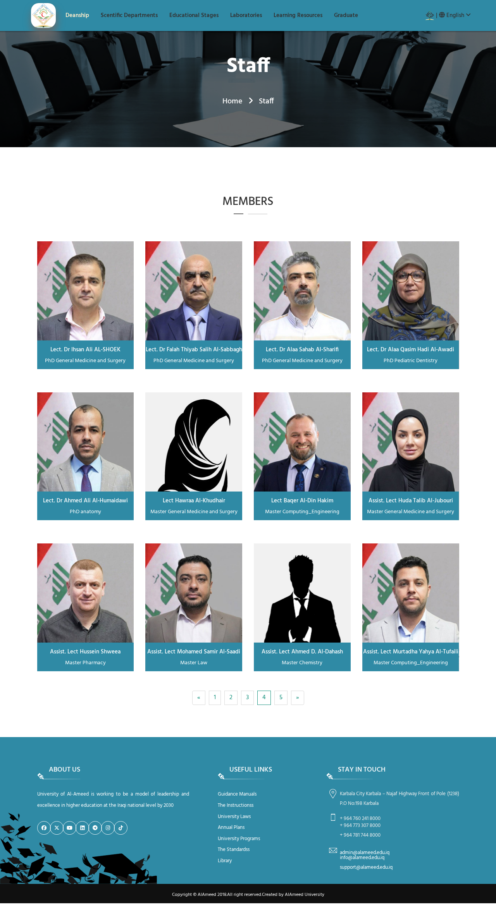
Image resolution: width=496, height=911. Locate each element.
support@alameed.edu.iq (366, 867)
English (455, 15)
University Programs (239, 839)
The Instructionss (235, 805)
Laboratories (246, 15)
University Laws (234, 817)
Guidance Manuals (237, 794)
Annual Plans (231, 827)
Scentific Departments (129, 15)
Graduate (346, 15)
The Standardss (234, 850)
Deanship (77, 15)
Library (225, 861)
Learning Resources (298, 15)
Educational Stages (194, 15)
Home (232, 101)
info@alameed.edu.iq (362, 858)
